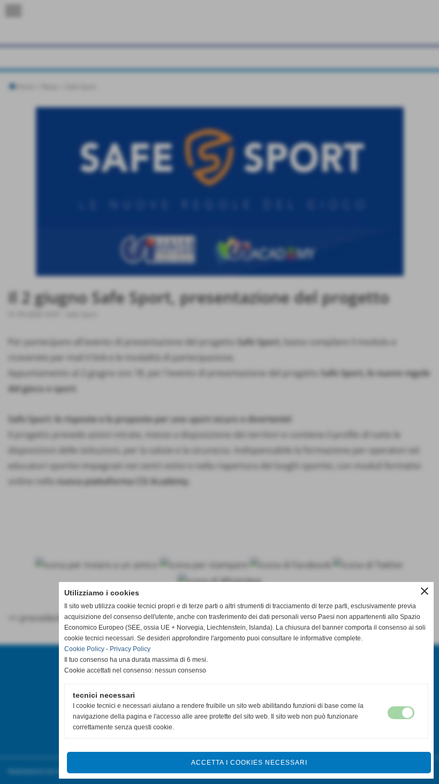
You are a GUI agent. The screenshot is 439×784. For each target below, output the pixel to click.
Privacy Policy (130, 649)
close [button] (424, 591)
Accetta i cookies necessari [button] (249, 762)
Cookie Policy (84, 649)
